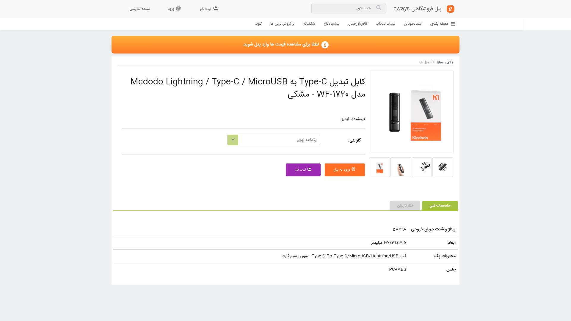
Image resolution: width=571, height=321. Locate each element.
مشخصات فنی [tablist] (440, 206)
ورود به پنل (345, 170)
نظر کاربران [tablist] (405, 206)
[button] (274, 140)
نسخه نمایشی (139, 9)
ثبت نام (209, 8)
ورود (174, 8)
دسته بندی (439, 24)
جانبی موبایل (444, 62)
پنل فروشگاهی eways (417, 8)
